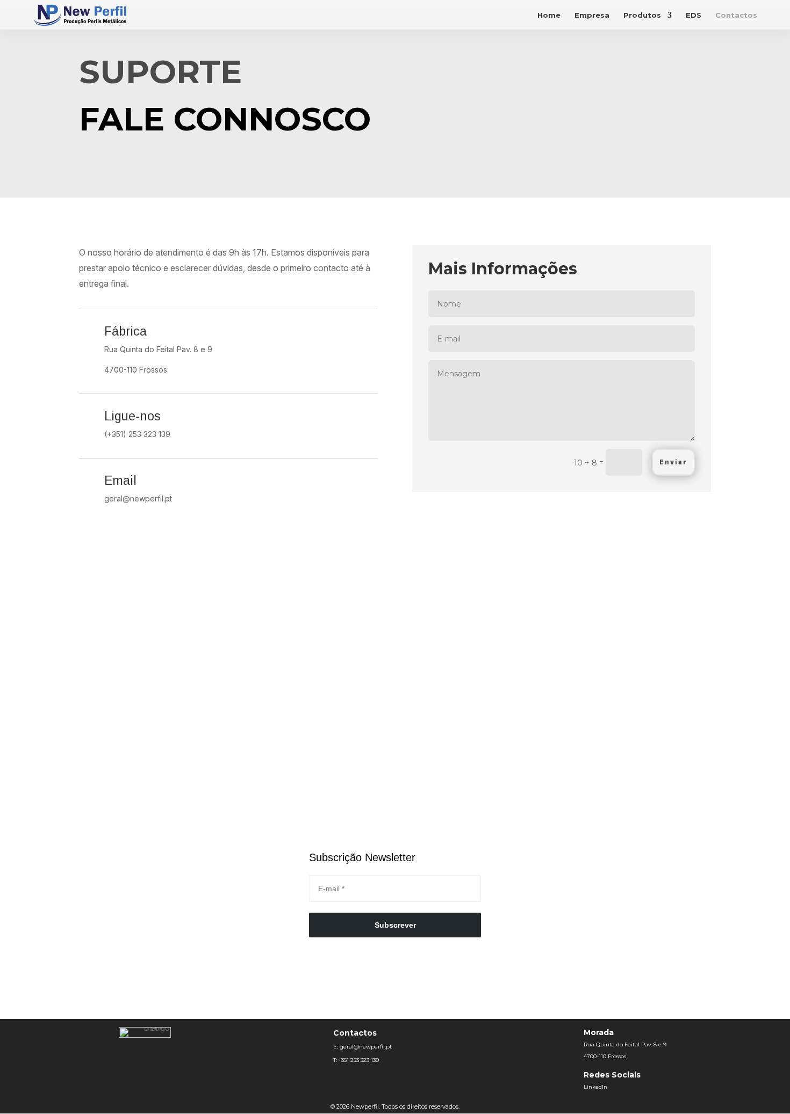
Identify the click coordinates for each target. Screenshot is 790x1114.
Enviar (673, 462)
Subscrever (395, 925)
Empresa (591, 15)
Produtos (642, 15)
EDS (693, 15)
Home (549, 15)
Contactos (736, 15)
